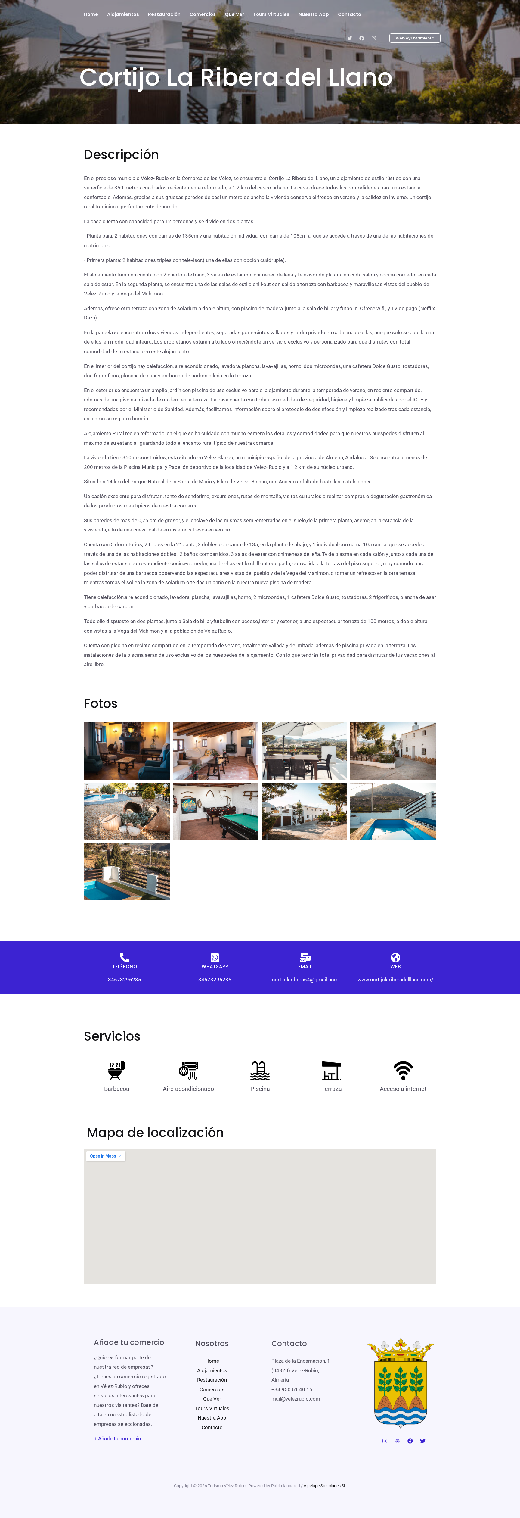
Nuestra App (212, 1418)
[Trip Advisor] (397, 1441)
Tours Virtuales (212, 1408)
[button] (411, 38)
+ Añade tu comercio (117, 1438)
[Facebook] (361, 38)
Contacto (212, 1427)
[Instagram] (373, 38)
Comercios (212, 1389)
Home (212, 1361)
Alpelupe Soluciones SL (325, 1485)
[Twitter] (349, 38)
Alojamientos (212, 1370)
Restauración (212, 1380)
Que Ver (212, 1399)
